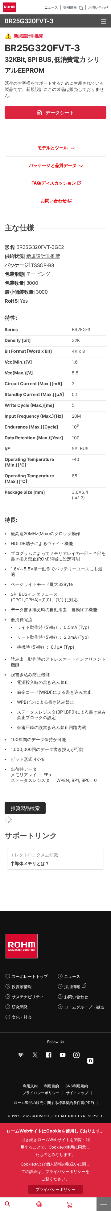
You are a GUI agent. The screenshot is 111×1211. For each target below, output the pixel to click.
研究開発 (20, 1006)
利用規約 (30, 1086)
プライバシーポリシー (41, 1093)
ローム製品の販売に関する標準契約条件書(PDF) (54, 1103)
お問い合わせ (98, 7)
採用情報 (70, 7)
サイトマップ (77, 1093)
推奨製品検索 (25, 808)
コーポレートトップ (30, 976)
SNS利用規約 (76, 1086)
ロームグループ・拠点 (84, 1006)
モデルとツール (53, 147)
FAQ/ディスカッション (54, 182)
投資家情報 (22, 986)
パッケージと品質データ (53, 165)
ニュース (51, 7)
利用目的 (51, 1086)
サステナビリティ (28, 996)
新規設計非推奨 (43, 256)
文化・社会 (22, 1017)
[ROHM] (10, 7)
